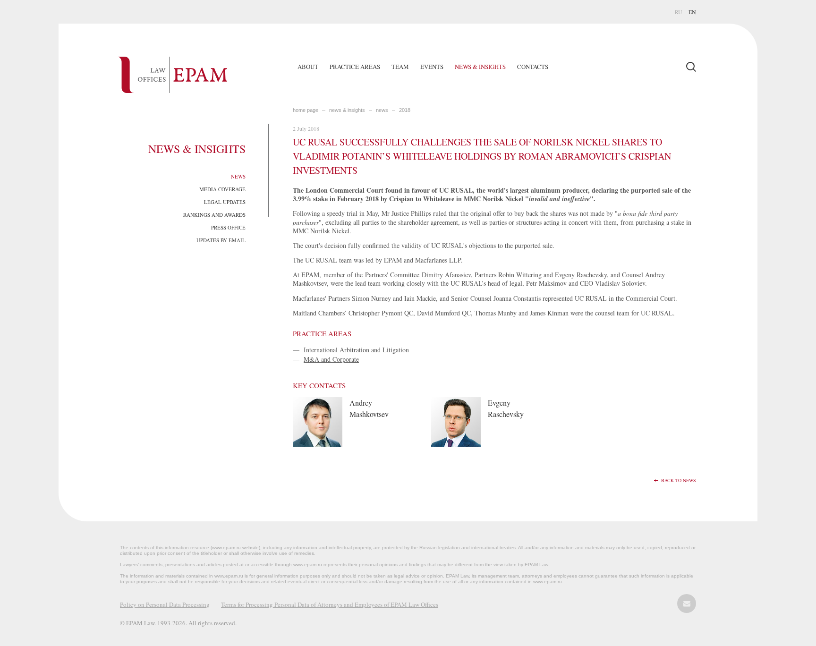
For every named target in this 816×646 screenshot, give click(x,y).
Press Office (228, 227)
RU (678, 11)
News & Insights (480, 66)
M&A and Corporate (331, 359)
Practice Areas (355, 66)
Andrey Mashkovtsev (369, 408)
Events (431, 66)
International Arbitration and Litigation (356, 349)
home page (305, 110)
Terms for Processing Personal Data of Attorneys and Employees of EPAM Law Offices (329, 604)
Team (400, 66)
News (238, 176)
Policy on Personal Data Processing (165, 604)
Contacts (532, 66)
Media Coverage (222, 189)
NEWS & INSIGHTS (347, 110)
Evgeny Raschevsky (506, 408)
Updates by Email (221, 240)
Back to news (678, 480)
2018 (404, 110)
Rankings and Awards (214, 214)
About (308, 66)
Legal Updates (225, 201)
